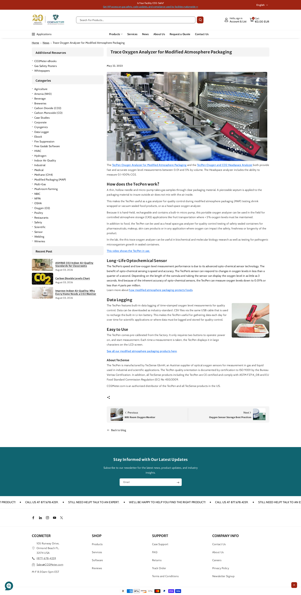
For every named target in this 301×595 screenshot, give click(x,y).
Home (35, 42)
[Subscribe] (178, 482)
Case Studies (42, 117)
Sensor (38, 231)
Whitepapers (42, 70)
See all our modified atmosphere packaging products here (142, 351)
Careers (216, 560)
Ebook (38, 136)
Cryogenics (41, 127)
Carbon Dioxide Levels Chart (72, 278)
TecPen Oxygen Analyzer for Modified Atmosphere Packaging (149, 165)
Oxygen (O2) (42, 208)
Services (97, 552)
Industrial (39, 165)
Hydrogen (40, 155)
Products (114, 34)
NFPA (37, 198)
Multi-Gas (40, 184)
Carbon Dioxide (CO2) (47, 108)
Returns (156, 560)
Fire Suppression (44, 141)
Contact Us (219, 544)
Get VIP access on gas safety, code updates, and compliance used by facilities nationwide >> (150, 6)
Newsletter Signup (223, 576)
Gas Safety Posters (45, 66)
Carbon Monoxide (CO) (48, 112)
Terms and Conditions (165, 576)
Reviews (97, 568)
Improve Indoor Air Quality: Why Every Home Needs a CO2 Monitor (75, 292)
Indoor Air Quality (45, 160)
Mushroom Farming (46, 189)
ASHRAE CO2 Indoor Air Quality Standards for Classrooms (74, 264)
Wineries (39, 241)
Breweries (40, 103)
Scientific (40, 227)
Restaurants (41, 217)
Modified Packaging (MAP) (50, 179)
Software (97, 560)
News (46, 42)
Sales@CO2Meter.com (50, 564)
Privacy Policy (220, 568)
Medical (39, 170)
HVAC (37, 150)
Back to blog (118, 430)
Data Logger (41, 132)
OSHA (38, 203)
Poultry (38, 212)
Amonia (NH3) (43, 93)
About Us (218, 552)
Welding (39, 236)
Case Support (160, 544)
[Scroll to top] (294, 585)
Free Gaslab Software (47, 146)
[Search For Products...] (200, 19)
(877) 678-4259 (46, 558)
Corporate (40, 122)
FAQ (154, 552)
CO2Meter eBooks (45, 61)
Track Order (159, 568)
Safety (38, 222)
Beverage (40, 98)
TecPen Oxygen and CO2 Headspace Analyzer (224, 165)
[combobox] (135, 20)
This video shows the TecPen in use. (128, 250)
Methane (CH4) (43, 174)
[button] (259, 19)
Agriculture (41, 89)
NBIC (37, 193)
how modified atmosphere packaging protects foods (160, 290)
